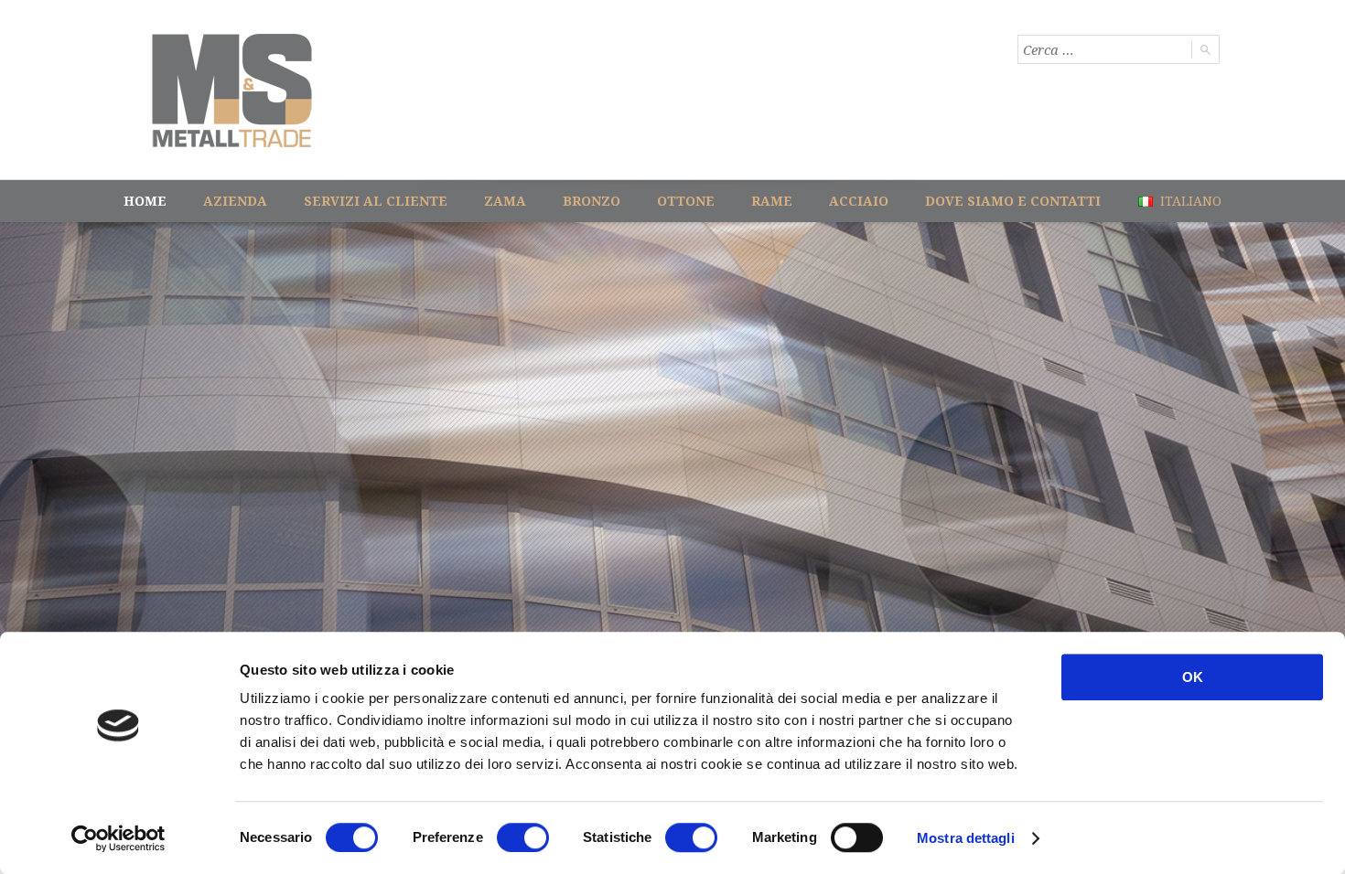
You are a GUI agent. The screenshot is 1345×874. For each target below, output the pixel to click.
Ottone (686, 200)
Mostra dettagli (966, 838)
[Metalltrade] (232, 90)
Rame (771, 200)
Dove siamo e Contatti (1013, 200)
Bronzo (591, 200)
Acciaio (858, 200)
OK (1192, 677)
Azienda (235, 200)
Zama (505, 200)
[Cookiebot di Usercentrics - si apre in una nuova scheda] (118, 838)
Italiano (1189, 200)
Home (145, 200)
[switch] (523, 837)
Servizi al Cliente (375, 200)
